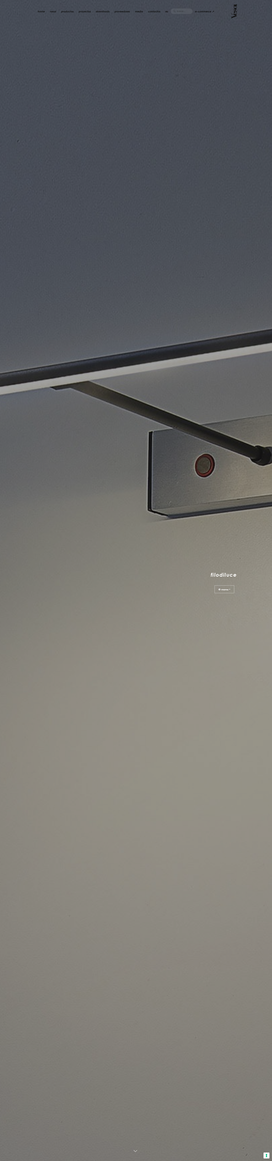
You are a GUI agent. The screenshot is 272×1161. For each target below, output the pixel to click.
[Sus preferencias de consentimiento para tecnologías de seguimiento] (266, 1155)
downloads (103, 11)
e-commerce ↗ (204, 11)
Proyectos (85, 11)
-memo (223, 589)
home (41, 11)
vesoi (53, 11)
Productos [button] (67, 11)
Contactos (154, 11)
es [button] (166, 11)
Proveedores (122, 11)
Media (139, 11)
